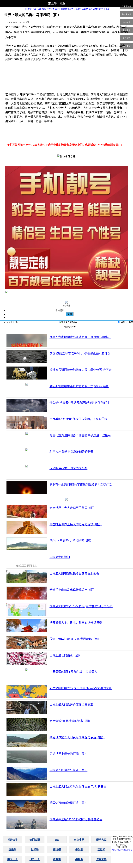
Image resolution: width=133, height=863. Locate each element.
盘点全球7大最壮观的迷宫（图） (70, 721)
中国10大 (84, 9)
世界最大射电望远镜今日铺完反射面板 (74, 573)
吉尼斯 (77, 9)
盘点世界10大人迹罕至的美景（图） (72, 508)
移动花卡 (126, 22)
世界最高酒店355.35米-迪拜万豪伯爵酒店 (75, 819)
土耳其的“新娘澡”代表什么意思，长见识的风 (78, 419)
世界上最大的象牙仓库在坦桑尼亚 (71, 704)
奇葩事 (100, 9)
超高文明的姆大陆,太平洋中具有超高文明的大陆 (80, 688)
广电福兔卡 (126, 7)
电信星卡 (126, 30)
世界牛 (58, 9)
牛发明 (70, 9)
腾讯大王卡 (126, 14)
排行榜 (64, 9)
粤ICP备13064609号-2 (122, 850)
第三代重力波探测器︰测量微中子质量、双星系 (80, 435)
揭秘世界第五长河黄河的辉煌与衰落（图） (77, 737)
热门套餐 (126, 46)
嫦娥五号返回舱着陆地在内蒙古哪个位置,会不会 (80, 370)
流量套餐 (101, 859)
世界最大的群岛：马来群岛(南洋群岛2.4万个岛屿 (81, 606)
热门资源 (42, 9)
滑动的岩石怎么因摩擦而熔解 (68, 468)
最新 (123, 322)
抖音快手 (50, 9)
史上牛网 (79, 839)
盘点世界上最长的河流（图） (68, 753)
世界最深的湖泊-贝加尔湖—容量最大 (73, 671)
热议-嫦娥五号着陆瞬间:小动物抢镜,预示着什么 (79, 353)
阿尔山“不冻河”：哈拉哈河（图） (71, 540)
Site (56, 839)
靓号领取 (126, 38)
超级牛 (12, 849)
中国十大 (12, 859)
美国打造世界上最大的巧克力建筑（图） (75, 524)
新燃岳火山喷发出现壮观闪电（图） (72, 590)
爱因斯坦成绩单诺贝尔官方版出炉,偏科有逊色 (79, 386)
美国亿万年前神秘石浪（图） (68, 803)
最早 (131, 322)
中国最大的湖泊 (59, 557)
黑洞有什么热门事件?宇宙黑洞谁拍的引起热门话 (80, 484)
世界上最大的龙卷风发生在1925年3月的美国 (77, 786)
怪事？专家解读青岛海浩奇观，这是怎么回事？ (80, 337)
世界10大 (93, 9)
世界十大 (35, 859)
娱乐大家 (101, 839)
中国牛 (35, 9)
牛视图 (106, 9)
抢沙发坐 (66, 306)
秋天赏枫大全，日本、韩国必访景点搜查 (75, 622)
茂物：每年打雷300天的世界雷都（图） (75, 639)
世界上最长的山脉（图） (65, 655)
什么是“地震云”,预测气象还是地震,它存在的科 (79, 402)
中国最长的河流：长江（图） (68, 770)
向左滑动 (27, 9)
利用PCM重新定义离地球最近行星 (71, 451)
